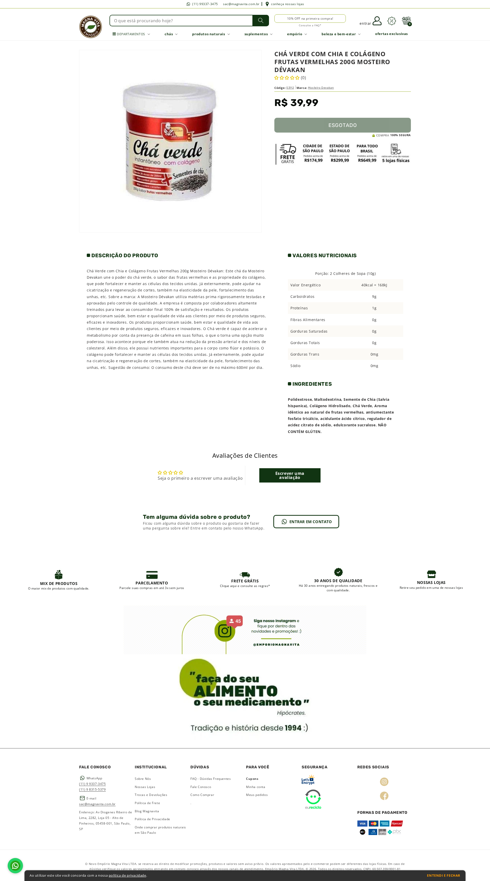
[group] (59, 579)
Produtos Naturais (208, 34)
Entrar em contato (310, 521)
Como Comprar (202, 795)
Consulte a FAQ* (310, 25)
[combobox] (189, 20)
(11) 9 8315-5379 (92, 789)
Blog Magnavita (147, 811)
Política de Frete (147, 803)
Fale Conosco (200, 787)
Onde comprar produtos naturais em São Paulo (160, 830)
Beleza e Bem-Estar (339, 34)
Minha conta (255, 787)
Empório (294, 34)
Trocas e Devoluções (151, 795)
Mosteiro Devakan (321, 87)
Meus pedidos (257, 795)
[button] (406, 20)
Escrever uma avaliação (289, 475)
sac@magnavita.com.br (241, 4)
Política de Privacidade (152, 819)
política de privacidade (127, 875)
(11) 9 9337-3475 (92, 784)
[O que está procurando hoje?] (260, 20)
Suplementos (256, 34)
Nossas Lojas (145, 787)
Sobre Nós (143, 779)
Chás (169, 34)
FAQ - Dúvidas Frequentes (210, 779)
